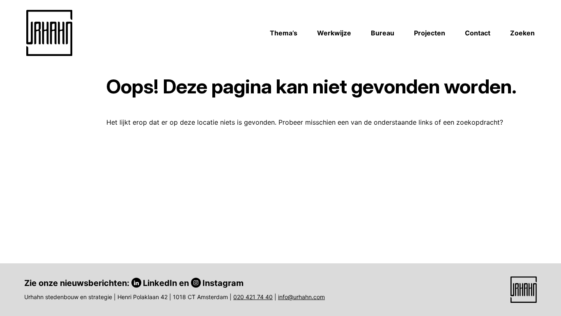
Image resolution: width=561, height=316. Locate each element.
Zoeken (522, 33)
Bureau (382, 33)
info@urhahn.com (301, 296)
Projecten (429, 33)
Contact (477, 33)
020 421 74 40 (253, 296)
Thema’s (283, 33)
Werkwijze (334, 33)
